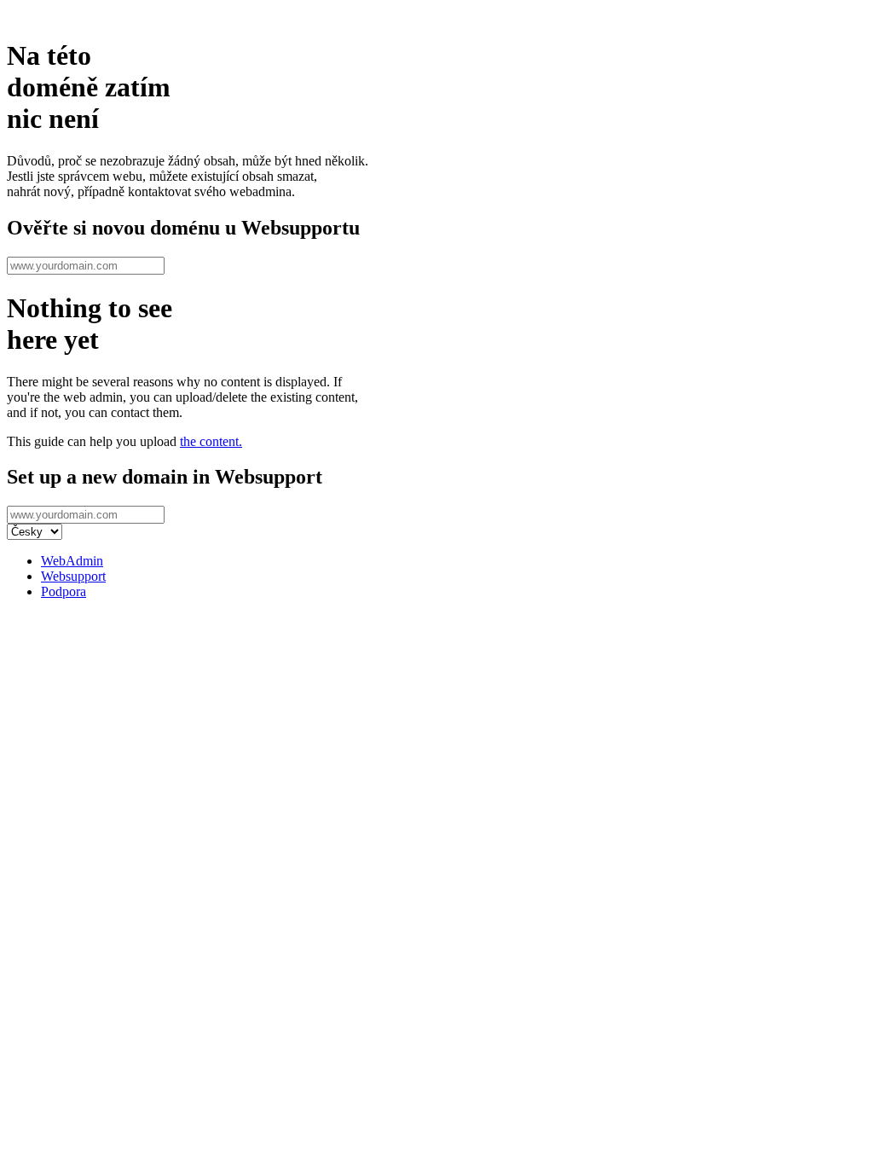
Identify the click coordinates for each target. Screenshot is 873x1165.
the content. (211, 441)
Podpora (63, 591)
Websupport (73, 576)
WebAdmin (72, 561)
